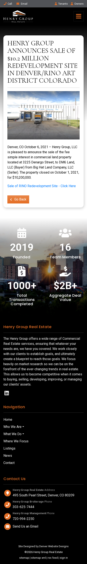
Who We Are (12, 427)
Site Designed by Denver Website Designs (43, 546)
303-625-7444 (23, 507)
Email (23, 3)
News (7, 456)
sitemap (24, 557)
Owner (79, 3)
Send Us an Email (25, 526)
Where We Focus (16, 441)
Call (10, 3)
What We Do (12, 434)
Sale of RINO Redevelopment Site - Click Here (41, 186)
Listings (9, 448)
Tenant (63, 3)
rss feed (53, 557)
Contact (9, 463)
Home (7, 420)
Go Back (20, 199)
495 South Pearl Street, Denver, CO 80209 (43, 495)
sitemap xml (38, 557)
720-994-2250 (23, 519)
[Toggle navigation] (78, 16)
